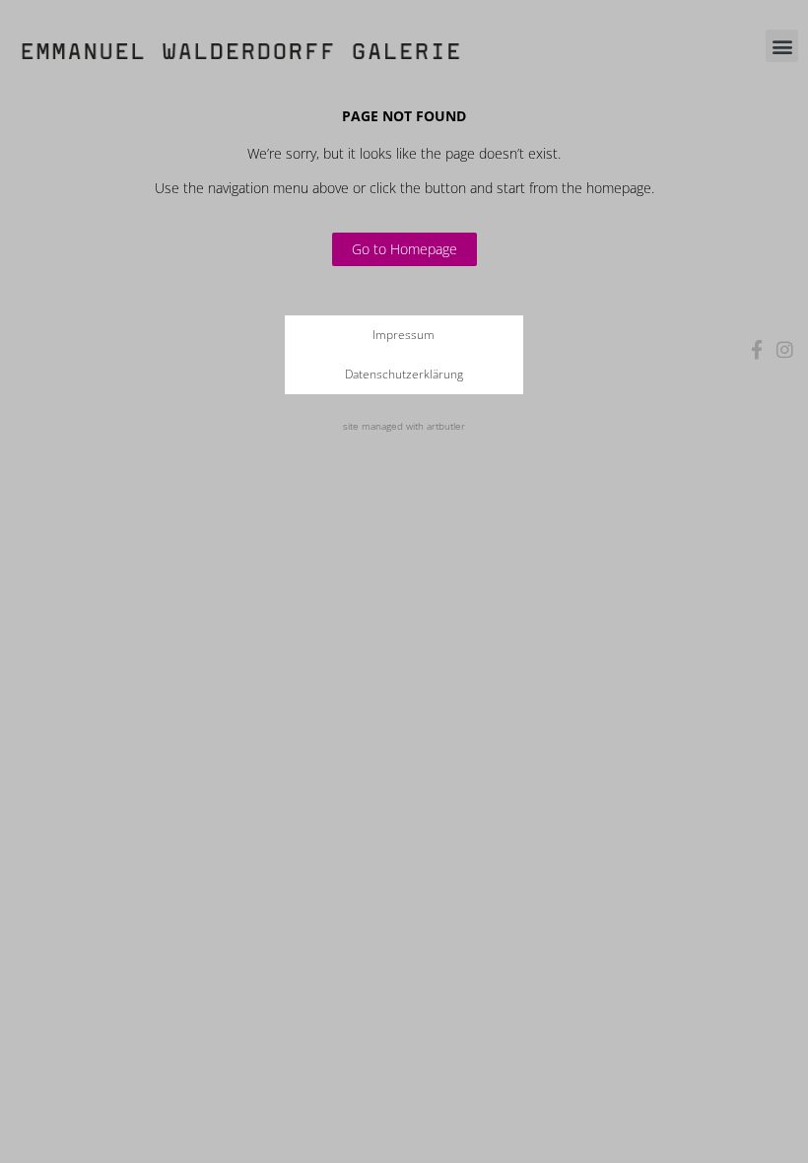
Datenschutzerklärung (404, 374)
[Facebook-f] (757, 349)
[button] (782, 46)
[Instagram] (785, 349)
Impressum (403, 334)
